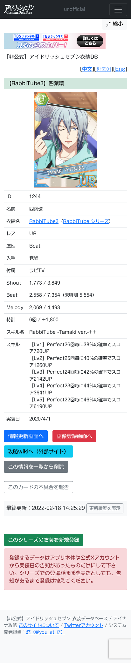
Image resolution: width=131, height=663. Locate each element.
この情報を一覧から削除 (36, 466)
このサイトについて (39, 625)
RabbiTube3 (44, 221)
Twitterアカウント (83, 625)
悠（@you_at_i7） (45, 632)
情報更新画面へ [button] (26, 436)
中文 (87, 68)
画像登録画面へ (74, 436)
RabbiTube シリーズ (86, 221)
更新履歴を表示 (105, 508)
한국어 (103, 68)
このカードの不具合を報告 (38, 487)
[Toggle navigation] (118, 9)
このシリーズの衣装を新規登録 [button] (43, 539)
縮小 (117, 23)
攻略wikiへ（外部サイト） (38, 451)
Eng (120, 68)
